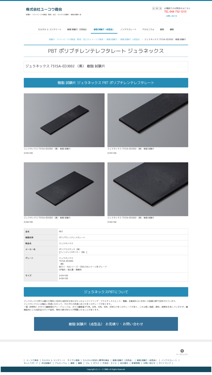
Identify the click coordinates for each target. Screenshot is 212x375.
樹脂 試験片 (112, 39)
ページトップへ (182, 354)
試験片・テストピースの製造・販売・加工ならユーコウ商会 (76, 39)
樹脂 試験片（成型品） (104, 29)
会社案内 (124, 363)
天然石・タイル (110, 363)
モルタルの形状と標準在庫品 (96, 360)
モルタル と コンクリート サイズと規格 (60, 360)
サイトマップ (165, 363)
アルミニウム (148, 29)
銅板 (162, 29)
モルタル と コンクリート (49, 29)
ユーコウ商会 (32, 360)
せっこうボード (31, 363)
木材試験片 (46, 363)
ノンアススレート (128, 29)
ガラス (96, 363)
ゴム (88, 363)
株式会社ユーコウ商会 (44, 9)
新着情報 (136, 363)
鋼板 (172, 29)
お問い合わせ (149, 363)
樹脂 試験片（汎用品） (77, 29)
